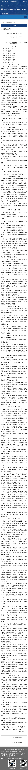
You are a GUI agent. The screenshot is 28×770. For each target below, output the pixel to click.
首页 (3, 22)
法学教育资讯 (9, 22)
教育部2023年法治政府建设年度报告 (19, 742)
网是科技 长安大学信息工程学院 (15, 758)
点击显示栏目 (14, 25)
